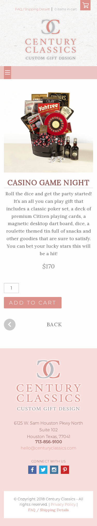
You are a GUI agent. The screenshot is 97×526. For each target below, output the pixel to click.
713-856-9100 (48, 441)
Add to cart (32, 303)
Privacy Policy (63, 504)
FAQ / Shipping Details (32, 9)
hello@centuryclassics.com (48, 448)
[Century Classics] (50, 39)
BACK (54, 324)
